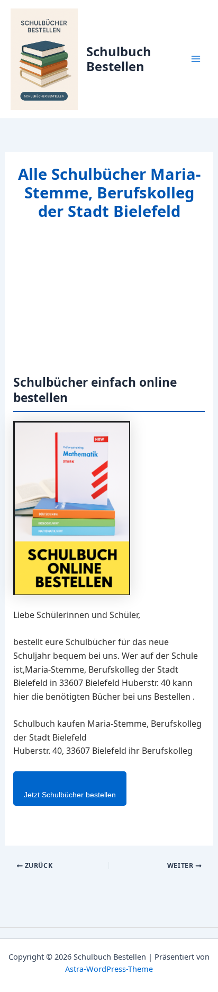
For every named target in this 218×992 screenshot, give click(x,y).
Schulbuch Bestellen (118, 59)
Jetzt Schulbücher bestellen (70, 794)
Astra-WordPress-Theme (109, 968)
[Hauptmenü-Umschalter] (195, 59)
